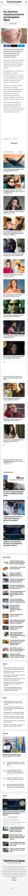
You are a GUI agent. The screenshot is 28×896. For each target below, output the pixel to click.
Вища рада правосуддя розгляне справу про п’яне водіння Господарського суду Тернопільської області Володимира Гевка (16, 786)
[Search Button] (26, 2)
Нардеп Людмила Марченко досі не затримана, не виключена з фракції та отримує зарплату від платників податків (15, 771)
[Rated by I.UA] (14, 888)
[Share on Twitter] (14, 46)
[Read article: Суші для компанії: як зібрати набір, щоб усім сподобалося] (6, 569)
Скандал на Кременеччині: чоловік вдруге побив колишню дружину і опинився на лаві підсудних (17, 622)
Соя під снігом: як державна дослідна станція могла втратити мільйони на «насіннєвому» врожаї (17, 601)
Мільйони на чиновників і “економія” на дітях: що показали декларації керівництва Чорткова (17, 656)
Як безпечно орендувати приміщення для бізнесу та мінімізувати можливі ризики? (13, 493)
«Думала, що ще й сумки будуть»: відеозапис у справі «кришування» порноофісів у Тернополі (12, 543)
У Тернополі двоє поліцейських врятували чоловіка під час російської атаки (16, 628)
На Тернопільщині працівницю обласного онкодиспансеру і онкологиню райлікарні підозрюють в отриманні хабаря (13, 689)
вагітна (10, 138)
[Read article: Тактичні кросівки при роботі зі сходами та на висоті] (6, 616)
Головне (6, 488)
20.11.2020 (7, 25)
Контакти (14, 878)
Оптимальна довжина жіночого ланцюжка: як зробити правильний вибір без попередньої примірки (17, 562)
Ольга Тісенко (13, 23)
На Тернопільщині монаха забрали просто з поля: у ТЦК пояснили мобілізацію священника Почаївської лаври (14, 708)
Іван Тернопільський (13, 817)
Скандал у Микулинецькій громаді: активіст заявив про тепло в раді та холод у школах (17, 844)
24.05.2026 (6, 522)
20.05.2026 (6, 547)
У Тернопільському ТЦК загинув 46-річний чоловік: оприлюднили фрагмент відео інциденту (13, 518)
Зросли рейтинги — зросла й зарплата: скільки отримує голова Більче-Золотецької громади (17, 649)
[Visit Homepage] (14, 2)
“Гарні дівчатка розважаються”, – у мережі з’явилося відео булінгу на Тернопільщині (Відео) (16, 764)
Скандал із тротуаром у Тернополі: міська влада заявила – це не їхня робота (17, 850)
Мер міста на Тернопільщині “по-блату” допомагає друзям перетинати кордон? (12, 755)
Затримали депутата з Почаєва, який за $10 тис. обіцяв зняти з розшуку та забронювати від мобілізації (14, 684)
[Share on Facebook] (6, 46)
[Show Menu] (2, 2)
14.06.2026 (6, 497)
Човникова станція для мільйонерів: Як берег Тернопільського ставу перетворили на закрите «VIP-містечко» (16, 608)
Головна (5, 8)
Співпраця (14, 880)
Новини (9, 8)
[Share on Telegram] (21, 46)
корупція (6, 538)
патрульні (16, 138)
